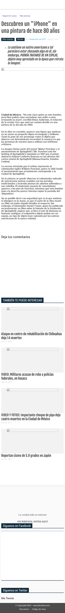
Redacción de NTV (38, 39)
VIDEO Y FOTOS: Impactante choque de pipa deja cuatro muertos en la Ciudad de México (30, 417)
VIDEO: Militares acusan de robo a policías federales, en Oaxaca (27, 376)
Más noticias (25, 15)
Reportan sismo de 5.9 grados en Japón (26, 456)
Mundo (20, 39)
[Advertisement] (32, 269)
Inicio (51, 4)
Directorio (24, 609)
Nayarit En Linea (10, 15)
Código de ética (39, 609)
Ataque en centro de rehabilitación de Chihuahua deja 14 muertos (31, 336)
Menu (3, 4)
